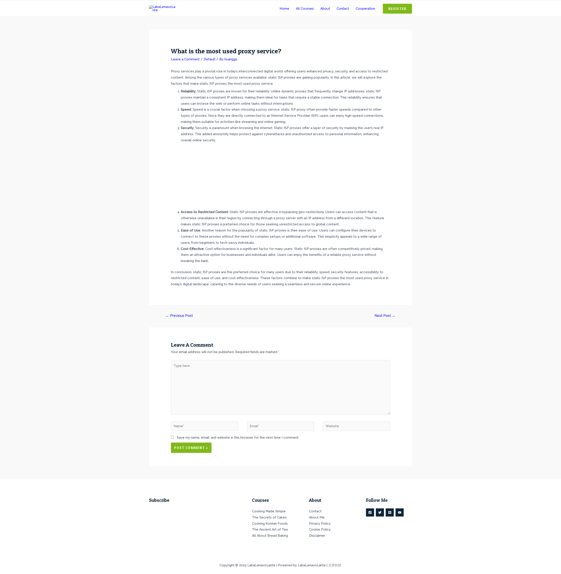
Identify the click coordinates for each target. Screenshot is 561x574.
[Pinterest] (390, 512)
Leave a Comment (185, 59)
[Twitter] (380, 512)
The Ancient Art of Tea (270, 529)
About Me (317, 517)
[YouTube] (400, 512)
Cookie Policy (320, 529)
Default (209, 59)
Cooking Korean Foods (270, 524)
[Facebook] (370, 512)
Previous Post (179, 316)
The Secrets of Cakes (269, 517)
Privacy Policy (320, 524)
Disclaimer (317, 536)
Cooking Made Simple (269, 511)
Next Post (385, 316)
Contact (315, 511)
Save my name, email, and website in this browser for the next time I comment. (238, 437)
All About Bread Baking (270, 536)
